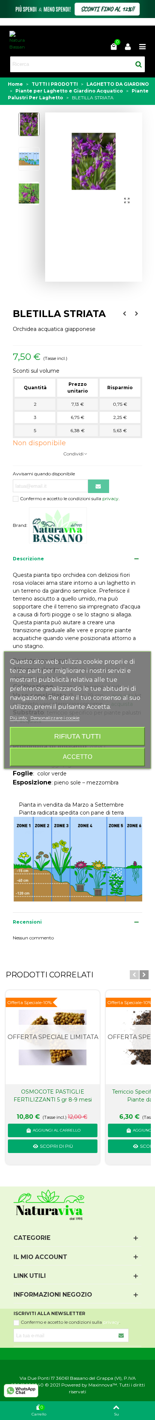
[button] (134, 974)
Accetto (77, 757)
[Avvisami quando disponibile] (98, 486)
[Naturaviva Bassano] (17, 40)
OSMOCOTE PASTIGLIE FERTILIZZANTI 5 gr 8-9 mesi (53, 1095)
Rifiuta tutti (77, 736)
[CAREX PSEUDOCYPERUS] (136, 313)
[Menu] (142, 46)
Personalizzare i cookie (54, 718)
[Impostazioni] (128, 46)
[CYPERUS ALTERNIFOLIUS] (124, 313)
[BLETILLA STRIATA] (127, 200)
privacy (110, 498)
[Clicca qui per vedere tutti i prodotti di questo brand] (58, 525)
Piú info (19, 718)
